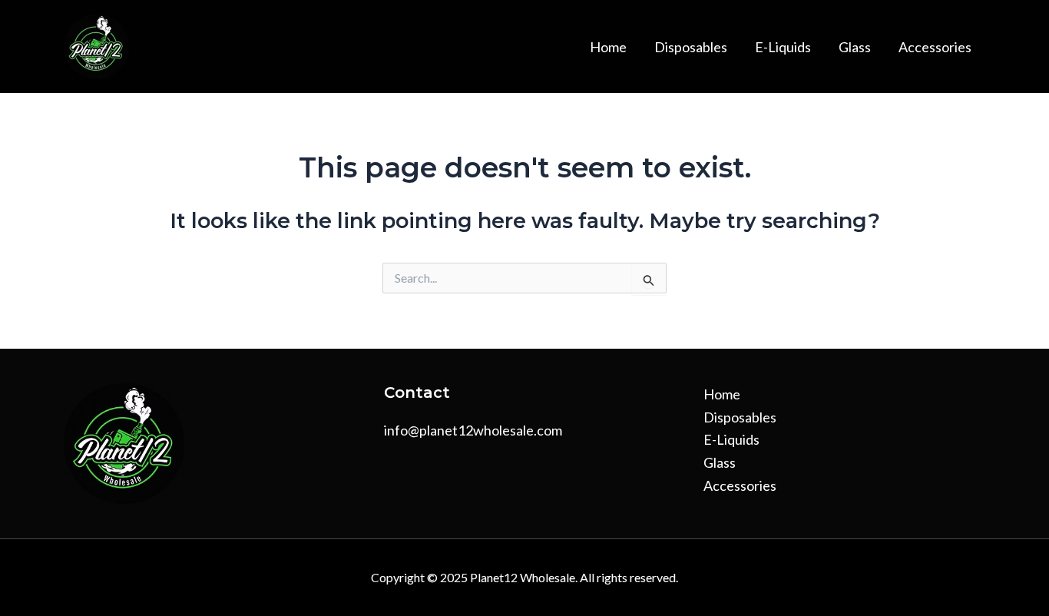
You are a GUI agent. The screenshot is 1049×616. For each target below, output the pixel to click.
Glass (855, 46)
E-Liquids (783, 46)
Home (608, 46)
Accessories (934, 46)
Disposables (690, 46)
